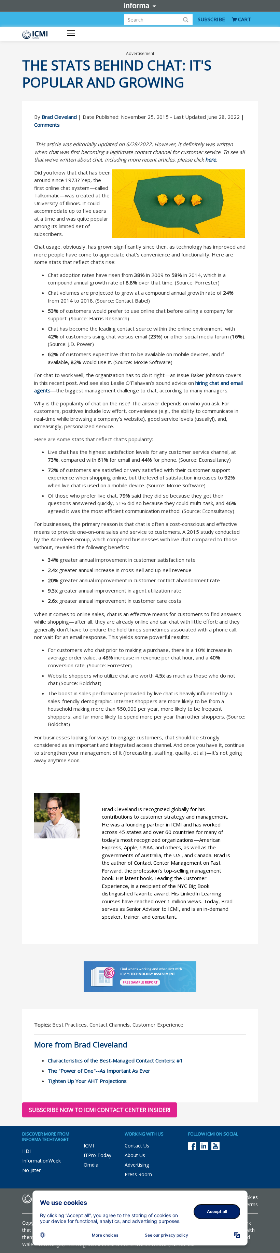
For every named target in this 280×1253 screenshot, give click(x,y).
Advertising (137, 1164)
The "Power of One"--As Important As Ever (99, 1070)
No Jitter (31, 1170)
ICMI (89, 1145)
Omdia (91, 1164)
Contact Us (137, 1145)
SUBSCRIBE (211, 19)
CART (244, 19)
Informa (140, 5)
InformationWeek (41, 1160)
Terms (250, 1204)
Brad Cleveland (59, 116)
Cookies (249, 1197)
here (210, 159)
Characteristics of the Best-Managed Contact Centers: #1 (115, 1060)
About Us (135, 1155)
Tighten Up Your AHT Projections (87, 1080)
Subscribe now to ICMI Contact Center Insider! (99, 1110)
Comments (47, 124)
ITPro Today (97, 1155)
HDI (26, 1151)
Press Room (138, 1174)
